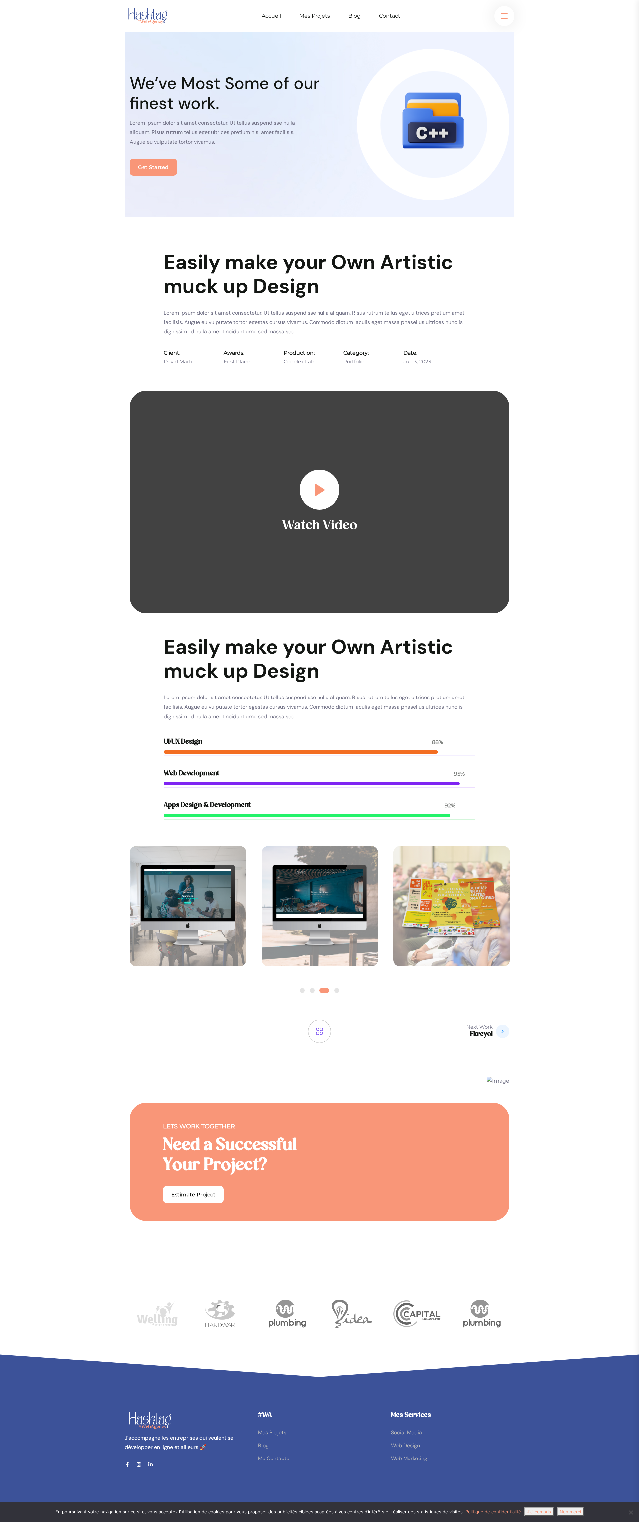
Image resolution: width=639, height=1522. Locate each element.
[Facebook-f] (127, 1464)
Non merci (570, 1511)
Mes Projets (314, 16)
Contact (389, 16)
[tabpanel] (188, 913)
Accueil (271, 16)
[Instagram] (138, 1464)
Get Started (153, 167)
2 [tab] (312, 990)
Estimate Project (193, 1194)
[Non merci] (630, 1512)
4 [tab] (336, 990)
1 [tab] (302, 990)
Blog (354, 16)
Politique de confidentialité (493, 1511)
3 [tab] (324, 990)
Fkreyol (481, 1034)
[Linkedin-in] (150, 1464)
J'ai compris (539, 1511)
